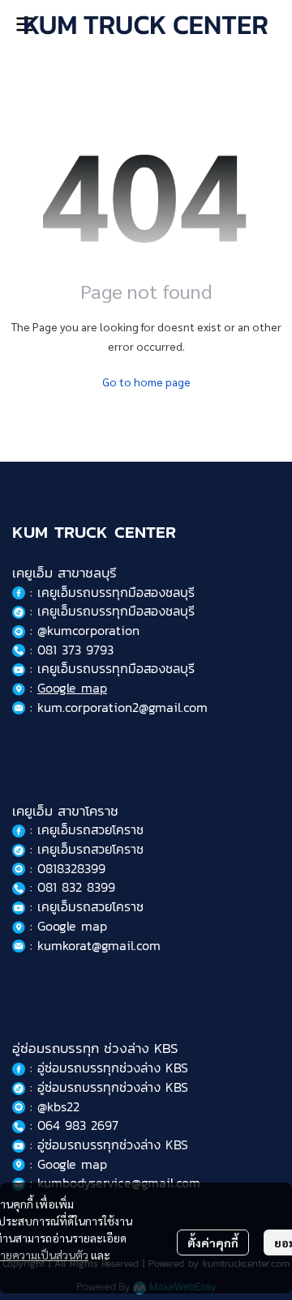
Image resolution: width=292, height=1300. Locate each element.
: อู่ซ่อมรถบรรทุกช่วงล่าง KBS (106, 1067)
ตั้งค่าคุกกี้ (212, 1242)
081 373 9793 (75, 649)
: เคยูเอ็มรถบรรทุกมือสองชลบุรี (110, 610)
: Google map (66, 926)
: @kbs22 (52, 1106)
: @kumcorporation (82, 630)
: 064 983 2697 (71, 1125)
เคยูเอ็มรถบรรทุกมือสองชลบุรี (116, 592)
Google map (72, 687)
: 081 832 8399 (70, 887)
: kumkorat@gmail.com (93, 945)
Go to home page (146, 381)
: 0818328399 (65, 868)
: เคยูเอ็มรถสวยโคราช (84, 829)
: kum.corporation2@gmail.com (116, 707)
